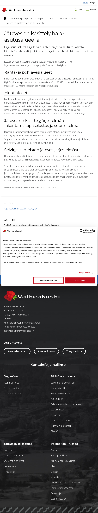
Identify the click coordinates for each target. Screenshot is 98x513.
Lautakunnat (57, 409)
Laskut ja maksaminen (15, 455)
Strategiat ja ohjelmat (14, 460)
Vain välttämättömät (48, 280)
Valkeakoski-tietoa (65, 443)
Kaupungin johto (12, 382)
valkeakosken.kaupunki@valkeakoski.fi (22, 322)
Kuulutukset (57, 398)
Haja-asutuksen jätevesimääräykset (21, 208)
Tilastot (55, 466)
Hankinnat (9, 450)
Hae (80, 10)
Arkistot (55, 450)
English (93, 2)
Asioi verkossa (46, 351)
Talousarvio (10, 466)
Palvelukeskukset (13, 388)
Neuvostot (56, 414)
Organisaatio (14, 376)
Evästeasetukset (59, 498)
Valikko (93, 10)
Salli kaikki (80, 280)
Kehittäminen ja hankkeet (63, 460)
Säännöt (55, 431)
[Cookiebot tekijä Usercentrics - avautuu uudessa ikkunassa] (84, 231)
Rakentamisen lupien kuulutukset (67, 404)
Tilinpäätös (9, 471)
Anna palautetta (17, 351)
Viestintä (55, 477)
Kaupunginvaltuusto (61, 393)
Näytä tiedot (84, 273)
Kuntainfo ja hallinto (49, 365)
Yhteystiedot (74, 351)
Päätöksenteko (63, 376)
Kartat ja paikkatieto (61, 455)
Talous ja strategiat (19, 443)
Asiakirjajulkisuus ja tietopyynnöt (67, 482)
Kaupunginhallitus (60, 388)
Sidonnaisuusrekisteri (62, 425)
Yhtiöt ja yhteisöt (12, 393)
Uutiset (55, 471)
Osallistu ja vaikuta (60, 420)
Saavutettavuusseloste (63, 487)
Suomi (85, 2)
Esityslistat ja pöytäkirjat (63, 382)
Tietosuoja (56, 493)
